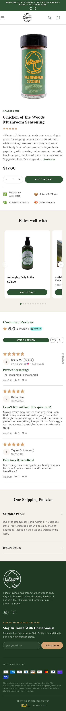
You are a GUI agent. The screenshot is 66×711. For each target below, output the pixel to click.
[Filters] (53, 340)
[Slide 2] (23, 303)
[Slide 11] (45, 303)
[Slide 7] (35, 303)
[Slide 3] (25, 303)
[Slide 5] (30, 303)
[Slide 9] (40, 303)
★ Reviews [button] (63, 358)
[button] (5, 17)
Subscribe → (52, 645)
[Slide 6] (33, 303)
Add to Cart (44, 179)
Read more (49, 159)
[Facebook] (35, 8)
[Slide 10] (42, 303)
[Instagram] (30, 8)
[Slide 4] (28, 303)
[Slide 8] (38, 303)
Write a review (26, 340)
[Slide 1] (20, 304)
